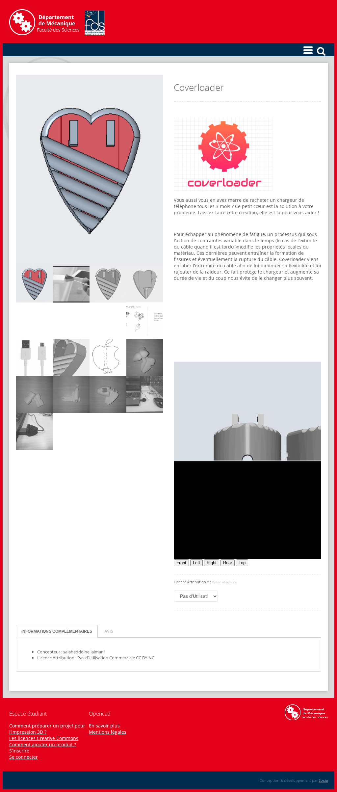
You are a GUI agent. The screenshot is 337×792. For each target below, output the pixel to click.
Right (212, 562)
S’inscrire (19, 751)
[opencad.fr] (57, 33)
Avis (108, 631)
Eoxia (323, 780)
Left (196, 562)
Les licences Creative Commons (43, 738)
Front (181, 562)
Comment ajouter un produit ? (42, 744)
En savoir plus (104, 726)
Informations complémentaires (56, 631)
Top (242, 562)
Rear (227, 562)
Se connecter (23, 757)
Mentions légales (107, 732)
